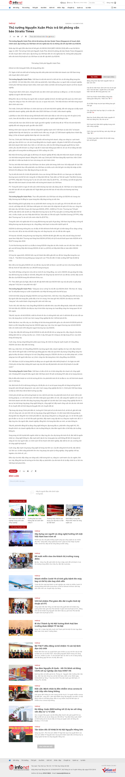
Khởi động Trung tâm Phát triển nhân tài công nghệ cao (74, 521)
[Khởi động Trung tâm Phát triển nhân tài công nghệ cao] (74, 510)
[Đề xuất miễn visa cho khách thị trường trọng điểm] (21, 561)
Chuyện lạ (70, 7)
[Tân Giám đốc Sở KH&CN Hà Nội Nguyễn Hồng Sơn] (21, 734)
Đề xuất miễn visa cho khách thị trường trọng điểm (57, 557)
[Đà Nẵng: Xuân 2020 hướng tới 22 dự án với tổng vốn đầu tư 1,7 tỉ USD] (21, 714)
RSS (115, 7)
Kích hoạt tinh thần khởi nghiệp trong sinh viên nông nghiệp (17, 521)
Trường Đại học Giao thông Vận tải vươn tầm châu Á (35, 521)
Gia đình (43, 7)
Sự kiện (88, 7)
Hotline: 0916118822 (81, 2)
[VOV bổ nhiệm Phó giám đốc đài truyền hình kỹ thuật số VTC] (21, 605)
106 (92, 112)
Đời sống (16, 7)
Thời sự (12, 23)
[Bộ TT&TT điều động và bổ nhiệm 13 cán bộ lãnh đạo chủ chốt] (21, 650)
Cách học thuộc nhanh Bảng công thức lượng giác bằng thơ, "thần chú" (99, 97)
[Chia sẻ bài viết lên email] (18, 36)
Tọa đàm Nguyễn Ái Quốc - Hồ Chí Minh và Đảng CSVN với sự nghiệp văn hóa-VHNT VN (58, 669)
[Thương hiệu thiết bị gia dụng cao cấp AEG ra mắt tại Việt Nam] (55, 510)
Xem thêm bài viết (46, 746)
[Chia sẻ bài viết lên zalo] (14, 36)
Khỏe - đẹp (61, 7)
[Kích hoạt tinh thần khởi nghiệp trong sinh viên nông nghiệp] (17, 510)
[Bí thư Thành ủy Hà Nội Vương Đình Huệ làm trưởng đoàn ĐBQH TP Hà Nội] (21, 628)
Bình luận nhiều (109, 77)
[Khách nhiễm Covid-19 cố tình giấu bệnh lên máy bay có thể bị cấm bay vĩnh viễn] (21, 583)
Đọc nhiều (94, 77)
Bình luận (13, 471)
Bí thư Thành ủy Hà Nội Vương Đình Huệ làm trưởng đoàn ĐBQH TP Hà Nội (56, 624)
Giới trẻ (51, 7)
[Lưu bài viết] (25, 36)
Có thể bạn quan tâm (18, 501)
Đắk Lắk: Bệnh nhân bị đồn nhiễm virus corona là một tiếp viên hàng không (58, 690)
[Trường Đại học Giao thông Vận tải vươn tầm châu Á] (36, 510)
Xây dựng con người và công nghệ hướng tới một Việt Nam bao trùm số (59, 535)
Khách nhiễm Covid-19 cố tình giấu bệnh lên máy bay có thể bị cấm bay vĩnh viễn (58, 580)
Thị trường (25, 7)
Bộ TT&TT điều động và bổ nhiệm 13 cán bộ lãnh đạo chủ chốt (58, 647)
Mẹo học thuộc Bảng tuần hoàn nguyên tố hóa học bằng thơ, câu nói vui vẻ (101, 118)
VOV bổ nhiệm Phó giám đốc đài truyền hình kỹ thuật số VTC (57, 602)
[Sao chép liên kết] (22, 36)
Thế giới (35, 7)
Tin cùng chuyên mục (18, 527)
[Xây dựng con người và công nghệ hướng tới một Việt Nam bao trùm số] (21, 538)
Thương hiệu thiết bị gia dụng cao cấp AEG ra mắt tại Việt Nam (55, 521)
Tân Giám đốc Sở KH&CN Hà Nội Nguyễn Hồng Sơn (59, 729)
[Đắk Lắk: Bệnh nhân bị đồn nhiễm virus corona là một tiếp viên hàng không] (21, 693)
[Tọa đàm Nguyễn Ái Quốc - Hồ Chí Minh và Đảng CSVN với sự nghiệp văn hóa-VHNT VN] (21, 673)
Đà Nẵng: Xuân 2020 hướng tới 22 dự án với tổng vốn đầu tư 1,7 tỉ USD (58, 710)
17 (111, 98)
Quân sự (80, 7)
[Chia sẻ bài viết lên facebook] (10, 36)
